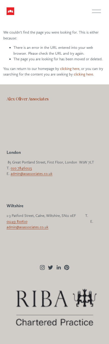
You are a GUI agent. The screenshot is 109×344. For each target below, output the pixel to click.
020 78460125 (21, 168)
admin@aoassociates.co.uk (31, 173)
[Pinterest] (66, 267)
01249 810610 (17, 221)
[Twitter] (50, 267)
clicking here (69, 68)
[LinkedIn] (58, 267)
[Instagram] (42, 267)
